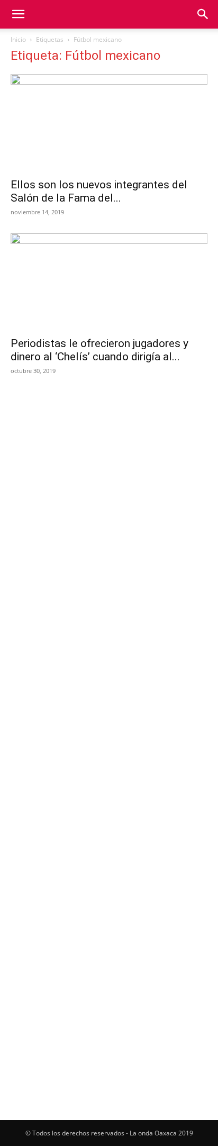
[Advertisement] (109, 501)
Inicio (18, 39)
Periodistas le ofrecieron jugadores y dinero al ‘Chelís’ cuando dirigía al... (99, 350)
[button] (18, 14)
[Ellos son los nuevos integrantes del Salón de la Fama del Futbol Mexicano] (109, 122)
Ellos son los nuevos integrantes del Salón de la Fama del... (99, 191)
